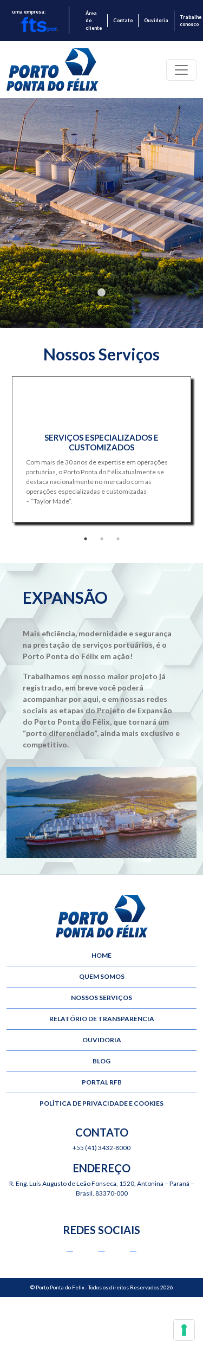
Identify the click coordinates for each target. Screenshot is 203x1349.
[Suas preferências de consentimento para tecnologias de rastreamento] (184, 1330)
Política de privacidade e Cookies (101, 1103)
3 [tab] (118, 538)
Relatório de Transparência (101, 1019)
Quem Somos (102, 976)
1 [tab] (101, 292)
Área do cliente (94, 20)
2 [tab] (101, 538)
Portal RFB (102, 1082)
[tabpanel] (101, 208)
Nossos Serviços (101, 997)
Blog (101, 1061)
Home (101, 955)
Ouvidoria (156, 20)
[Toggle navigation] (181, 70)
